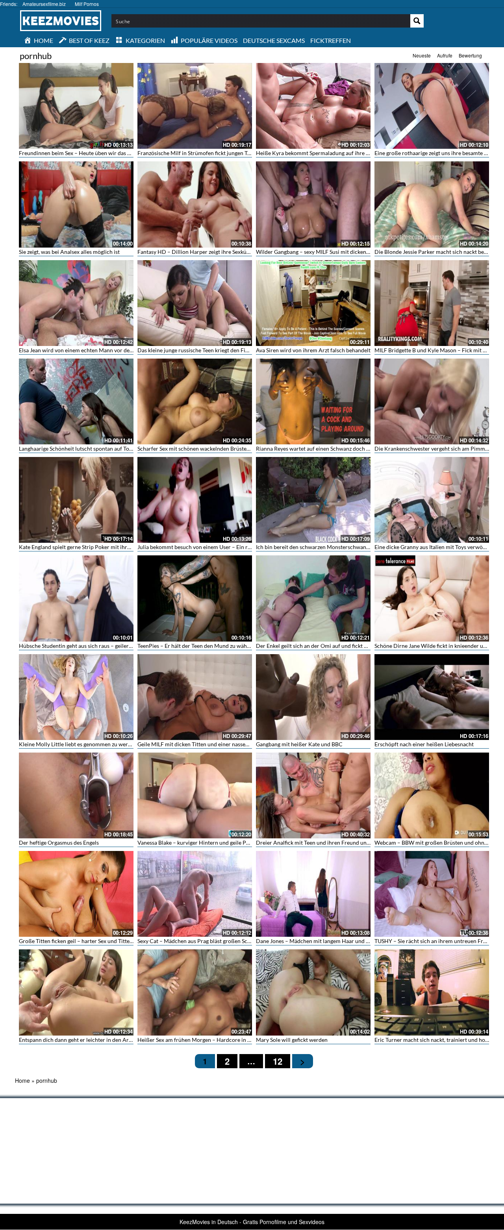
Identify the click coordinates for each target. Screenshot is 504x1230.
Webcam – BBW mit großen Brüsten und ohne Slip (435, 842)
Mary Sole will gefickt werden (292, 1039)
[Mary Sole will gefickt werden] (313, 992)
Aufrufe (444, 55)
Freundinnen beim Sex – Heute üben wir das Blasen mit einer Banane (102, 153)
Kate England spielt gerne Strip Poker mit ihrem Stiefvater (89, 547)
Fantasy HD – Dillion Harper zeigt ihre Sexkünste (197, 251)
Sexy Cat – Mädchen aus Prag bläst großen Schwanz (200, 941)
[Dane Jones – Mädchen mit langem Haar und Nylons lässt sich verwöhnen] (313, 894)
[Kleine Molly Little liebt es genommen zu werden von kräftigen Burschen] (76, 697)
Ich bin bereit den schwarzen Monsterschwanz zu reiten (323, 547)
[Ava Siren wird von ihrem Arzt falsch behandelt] (313, 303)
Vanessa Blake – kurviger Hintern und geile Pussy (197, 842)
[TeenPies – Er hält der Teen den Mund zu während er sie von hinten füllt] (194, 598)
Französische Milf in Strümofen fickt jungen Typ (195, 153)
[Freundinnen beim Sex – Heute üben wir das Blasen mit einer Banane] (76, 106)
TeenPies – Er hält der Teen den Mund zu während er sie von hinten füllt (224, 645)
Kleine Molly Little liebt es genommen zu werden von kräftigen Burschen (107, 744)
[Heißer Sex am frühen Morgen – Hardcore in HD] (194, 992)
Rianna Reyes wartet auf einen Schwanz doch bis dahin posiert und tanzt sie (347, 448)
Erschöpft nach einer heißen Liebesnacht (424, 744)
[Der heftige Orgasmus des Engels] (76, 795)
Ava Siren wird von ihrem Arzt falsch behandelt (313, 350)
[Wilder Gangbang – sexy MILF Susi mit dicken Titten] (313, 204)
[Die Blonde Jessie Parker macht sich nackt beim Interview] (431, 204)
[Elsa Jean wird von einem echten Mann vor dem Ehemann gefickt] (76, 303)
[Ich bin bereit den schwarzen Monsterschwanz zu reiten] (313, 500)
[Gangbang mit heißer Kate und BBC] (313, 697)
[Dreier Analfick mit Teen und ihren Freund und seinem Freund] (313, 795)
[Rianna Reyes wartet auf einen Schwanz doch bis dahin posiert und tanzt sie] (313, 401)
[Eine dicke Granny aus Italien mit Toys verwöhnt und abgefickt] (431, 500)
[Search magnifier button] (417, 21)
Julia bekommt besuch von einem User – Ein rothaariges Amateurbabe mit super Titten (242, 547)
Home (22, 1080)
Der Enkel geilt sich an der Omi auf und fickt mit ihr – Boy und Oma (337, 645)
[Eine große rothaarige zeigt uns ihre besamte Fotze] (431, 106)
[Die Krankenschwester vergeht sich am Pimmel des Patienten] (431, 401)
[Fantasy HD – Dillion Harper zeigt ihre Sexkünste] (194, 204)
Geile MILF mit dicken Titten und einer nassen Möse (200, 744)
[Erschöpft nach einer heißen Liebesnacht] (431, 697)
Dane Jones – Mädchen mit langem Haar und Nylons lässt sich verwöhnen (345, 941)
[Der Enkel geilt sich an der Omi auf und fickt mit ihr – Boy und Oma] (313, 598)
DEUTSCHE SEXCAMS (274, 40)
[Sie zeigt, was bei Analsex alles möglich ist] (76, 204)
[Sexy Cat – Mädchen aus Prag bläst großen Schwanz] (194, 894)
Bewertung (470, 55)
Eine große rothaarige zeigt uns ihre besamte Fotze (435, 153)
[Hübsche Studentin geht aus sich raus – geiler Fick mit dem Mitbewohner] (76, 598)
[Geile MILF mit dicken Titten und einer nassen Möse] (194, 697)
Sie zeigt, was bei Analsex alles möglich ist (69, 251)
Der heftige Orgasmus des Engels (59, 842)
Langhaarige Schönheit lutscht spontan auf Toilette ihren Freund (97, 448)
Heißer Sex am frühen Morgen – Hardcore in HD (196, 1039)
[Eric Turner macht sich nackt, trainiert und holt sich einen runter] (431, 992)
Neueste (422, 55)
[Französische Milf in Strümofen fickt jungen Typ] (194, 106)
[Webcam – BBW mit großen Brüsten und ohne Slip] (431, 795)
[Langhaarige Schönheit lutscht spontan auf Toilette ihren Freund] (76, 401)
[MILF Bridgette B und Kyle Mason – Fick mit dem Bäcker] (431, 303)
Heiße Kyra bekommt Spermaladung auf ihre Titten (318, 153)
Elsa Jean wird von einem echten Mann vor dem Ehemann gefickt (97, 350)
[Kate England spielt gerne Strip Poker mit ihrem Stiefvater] (76, 500)
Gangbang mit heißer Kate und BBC (299, 744)
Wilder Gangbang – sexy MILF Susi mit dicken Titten (319, 251)
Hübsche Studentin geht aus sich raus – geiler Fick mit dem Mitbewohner (107, 645)
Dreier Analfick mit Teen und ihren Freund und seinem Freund (331, 842)
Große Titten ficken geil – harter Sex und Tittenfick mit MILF (92, 941)
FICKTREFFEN (330, 40)
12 (277, 1061)
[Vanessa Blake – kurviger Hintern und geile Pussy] (194, 795)
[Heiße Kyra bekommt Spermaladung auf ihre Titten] (313, 106)
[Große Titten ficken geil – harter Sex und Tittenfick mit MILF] (76, 894)
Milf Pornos (87, 4)
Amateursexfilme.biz (44, 4)
